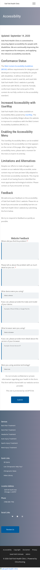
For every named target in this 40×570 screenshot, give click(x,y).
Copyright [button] (17, 550)
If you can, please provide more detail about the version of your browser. (19, 340)
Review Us (10, 529)
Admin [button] (28, 554)
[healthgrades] (12, 516)
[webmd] (22, 516)
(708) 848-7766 (9, 502)
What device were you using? (12, 291)
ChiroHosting (20, 562)
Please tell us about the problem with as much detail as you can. (19, 266)
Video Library (8, 475)
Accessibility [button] (7, 550)
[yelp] (7, 516)
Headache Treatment (8, 434)
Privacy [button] (34, 550)
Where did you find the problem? (14, 241)
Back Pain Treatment (8, 426)
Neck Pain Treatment (8, 430)
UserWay (28, 115)
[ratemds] (17, 516)
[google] (2, 516)
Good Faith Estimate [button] (16, 554)
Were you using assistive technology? (15, 365)
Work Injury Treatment (9, 448)
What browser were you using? (13, 328)
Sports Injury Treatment (9, 443)
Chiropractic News (10, 471)
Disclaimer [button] (26, 550)
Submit (20, 400)
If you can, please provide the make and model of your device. (19, 303)
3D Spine (7, 462)
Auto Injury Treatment (8, 439)
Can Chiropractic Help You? (13, 467)
